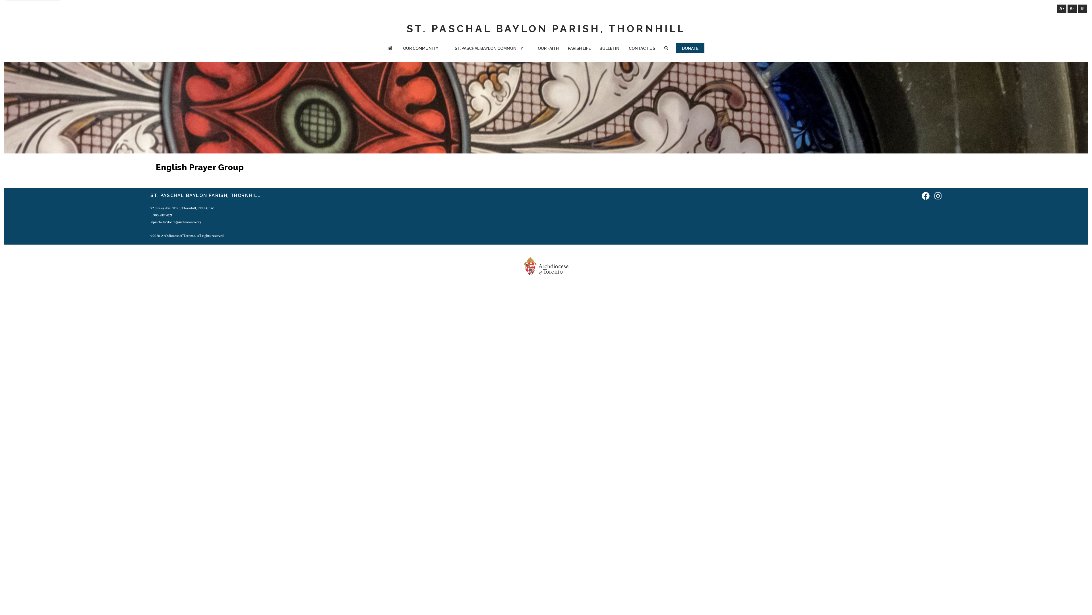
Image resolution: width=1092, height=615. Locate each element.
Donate (690, 48)
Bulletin (609, 48)
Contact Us (642, 48)
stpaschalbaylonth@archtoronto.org (175, 222)
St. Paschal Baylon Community (489, 48)
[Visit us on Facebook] (926, 196)
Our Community (420, 48)
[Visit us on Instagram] (938, 196)
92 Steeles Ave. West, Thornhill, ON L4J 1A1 (182, 208)
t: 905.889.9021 (161, 215)
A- (1072, 8)
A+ (1061, 8)
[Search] (666, 48)
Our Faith (548, 48)
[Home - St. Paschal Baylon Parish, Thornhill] (390, 48)
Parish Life (579, 48)
